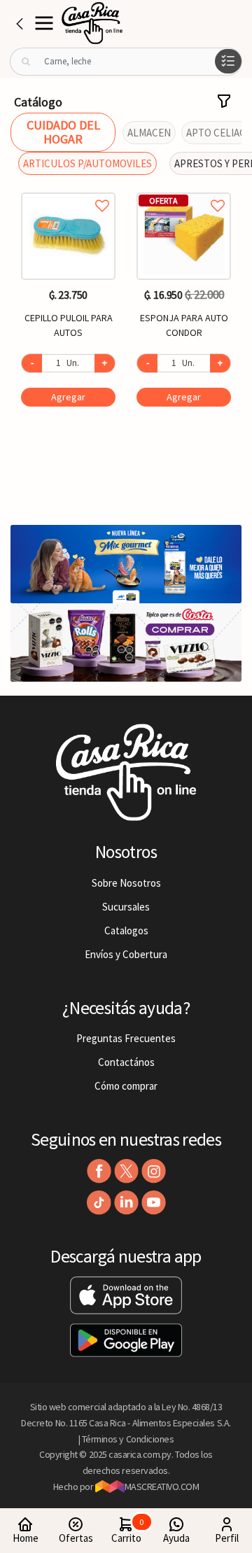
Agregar (68, 397)
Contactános (126, 1062)
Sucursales (126, 906)
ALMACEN (149, 132)
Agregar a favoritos (68, 190)
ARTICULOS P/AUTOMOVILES (87, 163)
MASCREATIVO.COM (162, 1486)
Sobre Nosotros (126, 883)
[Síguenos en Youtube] (153, 1202)
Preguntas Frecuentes (126, 1038)
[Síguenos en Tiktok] (99, 1202)
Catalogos (126, 930)
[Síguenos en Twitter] (126, 1171)
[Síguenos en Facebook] (99, 1171)
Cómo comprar (126, 1085)
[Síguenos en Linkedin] (126, 1202)
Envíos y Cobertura (126, 954)
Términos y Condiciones (128, 1439)
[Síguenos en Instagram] (153, 1171)
